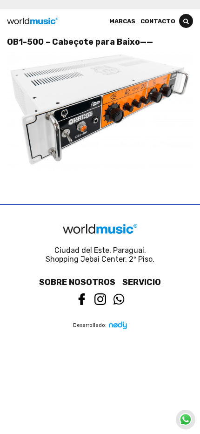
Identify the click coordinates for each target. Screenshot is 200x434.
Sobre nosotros (77, 282)
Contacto (157, 21)
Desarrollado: (90, 325)
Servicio (141, 282)
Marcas (122, 21)
